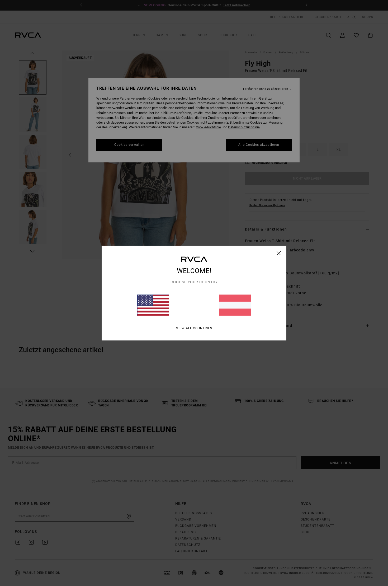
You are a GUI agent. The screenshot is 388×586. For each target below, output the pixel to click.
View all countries (194, 328)
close (279, 253)
